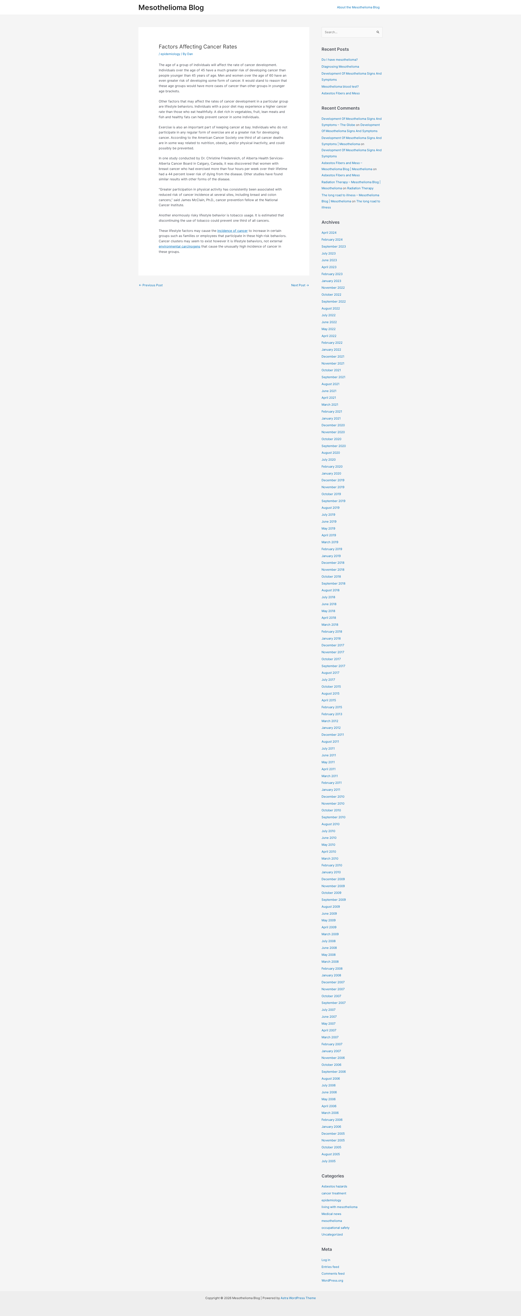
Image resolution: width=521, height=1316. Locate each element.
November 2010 (333, 803)
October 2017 (331, 659)
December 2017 (333, 645)
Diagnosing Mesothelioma (340, 66)
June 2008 (329, 948)
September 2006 (334, 1072)
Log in (326, 1260)
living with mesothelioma (339, 1207)
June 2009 (329, 913)
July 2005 (329, 1161)
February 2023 (332, 274)
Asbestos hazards (334, 1186)
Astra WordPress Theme (298, 1298)
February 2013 (332, 714)
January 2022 (331, 349)
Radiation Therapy (360, 188)
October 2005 (331, 1147)
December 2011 (333, 735)
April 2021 (329, 398)
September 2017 (333, 666)
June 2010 (329, 838)
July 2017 (328, 680)
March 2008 (330, 962)
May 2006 (329, 1099)
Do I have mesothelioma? (340, 60)
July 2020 (329, 459)
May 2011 (328, 762)
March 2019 (330, 542)
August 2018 (330, 590)
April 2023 (329, 267)
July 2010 (328, 831)
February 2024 (332, 239)
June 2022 (329, 322)
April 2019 (329, 535)
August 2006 (331, 1078)
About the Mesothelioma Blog (358, 7)
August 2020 (331, 453)
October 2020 (331, 439)
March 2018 (330, 625)
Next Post (300, 285)
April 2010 (329, 851)
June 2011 (329, 755)
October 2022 (331, 294)
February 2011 (332, 783)
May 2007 (329, 1023)
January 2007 (331, 1051)
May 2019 (328, 528)
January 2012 (331, 728)
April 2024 (329, 233)
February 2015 (332, 707)
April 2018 (329, 618)
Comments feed (333, 1273)
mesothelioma (332, 1221)
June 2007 (329, 1017)
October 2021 (331, 370)
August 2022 (331, 308)
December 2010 (333, 796)
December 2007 (333, 982)
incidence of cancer (232, 231)
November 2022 (333, 288)
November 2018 (333, 570)
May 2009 (329, 920)
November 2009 (333, 886)
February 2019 (332, 549)
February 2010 (332, 865)
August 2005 (331, 1154)
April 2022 (329, 336)
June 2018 (329, 604)
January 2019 (331, 556)
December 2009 (333, 879)
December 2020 (333, 425)
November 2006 (333, 1058)
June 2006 (329, 1092)
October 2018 (331, 576)
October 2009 (331, 893)
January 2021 (331, 418)
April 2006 (329, 1106)
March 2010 (330, 858)
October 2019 (331, 494)
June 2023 (329, 260)
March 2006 (330, 1113)
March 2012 (330, 721)
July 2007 (329, 1010)
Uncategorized (332, 1234)
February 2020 (332, 466)
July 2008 (329, 941)
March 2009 (330, 934)
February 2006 (332, 1120)
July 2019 (328, 514)
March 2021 (330, 404)
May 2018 (328, 611)
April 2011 (329, 769)
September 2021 (333, 377)
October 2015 (331, 686)
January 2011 (331, 790)
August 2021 (330, 384)
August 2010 (330, 824)
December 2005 (333, 1133)
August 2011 (330, 741)
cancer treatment (334, 1193)
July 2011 (328, 748)
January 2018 (331, 638)
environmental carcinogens (179, 246)
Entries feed (330, 1267)
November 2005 (333, 1140)
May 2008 (329, 955)
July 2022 (329, 315)
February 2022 (332, 343)
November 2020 (333, 432)
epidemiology (170, 54)
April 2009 (329, 927)
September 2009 (334, 900)
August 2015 (330, 693)
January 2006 (331, 1127)
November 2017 (333, 652)
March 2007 (330, 1037)
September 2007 (334, 1003)
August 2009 (331, 907)
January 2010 (331, 872)
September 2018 (333, 583)
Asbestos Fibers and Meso (341, 93)
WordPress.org (332, 1280)
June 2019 (329, 521)
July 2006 (329, 1085)
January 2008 (331, 975)
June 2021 (329, 391)
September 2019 (333, 501)
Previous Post (151, 285)
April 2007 (329, 1030)
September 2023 (334, 246)
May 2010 (328, 845)
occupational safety (335, 1228)
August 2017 (330, 673)
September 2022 (334, 301)
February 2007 (332, 1044)
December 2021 (333, 356)
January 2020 (331, 473)
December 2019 (333, 480)
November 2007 (333, 989)
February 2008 (332, 968)
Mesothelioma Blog (171, 7)
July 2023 (329, 253)
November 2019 (333, 487)
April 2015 (329, 700)
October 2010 (331, 810)
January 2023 (331, 281)
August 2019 (330, 508)
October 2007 (331, 996)
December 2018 (333, 563)
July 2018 (328, 597)
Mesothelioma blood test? (340, 86)
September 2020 (334, 446)
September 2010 (333, 817)
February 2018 (332, 631)
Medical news (331, 1214)
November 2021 (333, 363)
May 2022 (329, 329)
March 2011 (330, 776)
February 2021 (332, 411)
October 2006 (331, 1065)
